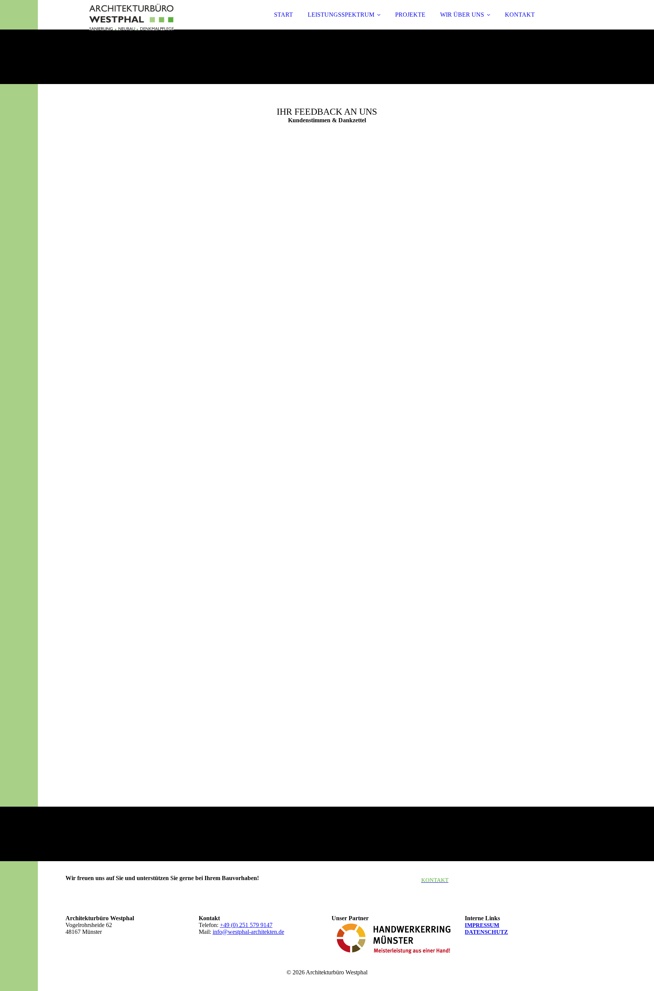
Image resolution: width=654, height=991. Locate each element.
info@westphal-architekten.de (248, 932)
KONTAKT (520, 14)
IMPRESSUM (482, 925)
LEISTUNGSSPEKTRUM (341, 14)
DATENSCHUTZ (486, 932)
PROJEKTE (410, 14)
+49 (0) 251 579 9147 (246, 925)
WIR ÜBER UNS (462, 14)
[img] (131, 26)
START (283, 14)
